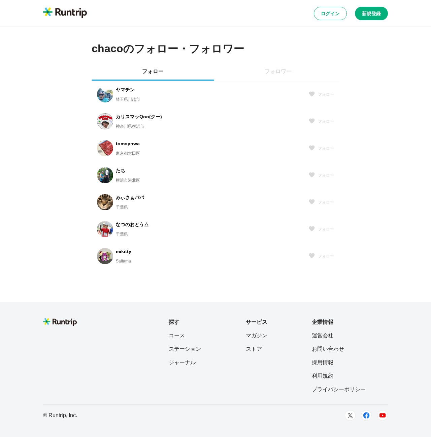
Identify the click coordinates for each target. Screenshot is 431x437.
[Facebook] (366, 415)
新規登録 (371, 13)
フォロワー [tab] (278, 71)
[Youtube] (382, 415)
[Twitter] (350, 415)
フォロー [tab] (153, 71)
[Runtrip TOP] (65, 13)
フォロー (326, 94)
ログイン (330, 13)
